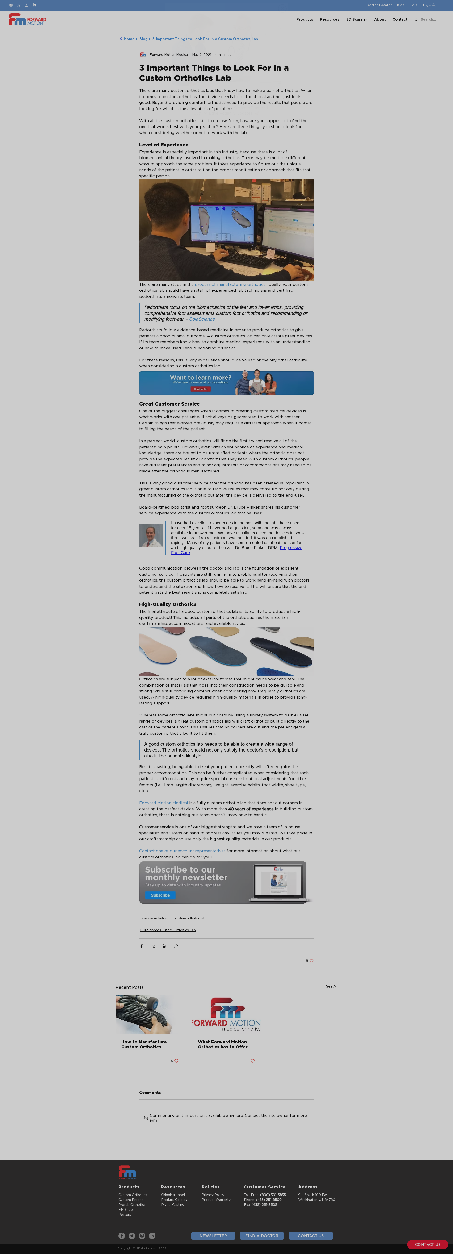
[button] (282, 8)
